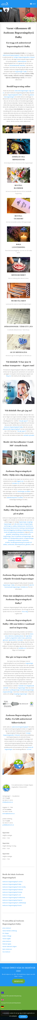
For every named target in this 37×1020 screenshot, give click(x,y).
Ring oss (8, 376)
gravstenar (28, 638)
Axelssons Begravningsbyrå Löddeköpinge (14, 903)
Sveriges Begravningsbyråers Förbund (24, 57)
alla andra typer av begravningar (23, 524)
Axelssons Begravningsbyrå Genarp (12, 892)
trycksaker (20, 640)
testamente (25, 540)
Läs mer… (29, 749)
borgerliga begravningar (20, 694)
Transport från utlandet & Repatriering (11, 996)
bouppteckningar (28, 538)
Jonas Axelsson (6, 928)
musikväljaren (20, 532)
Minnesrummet (18, 275)
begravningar (22, 522)
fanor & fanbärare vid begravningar (21, 536)
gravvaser (5, 640)
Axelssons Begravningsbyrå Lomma (12, 881)
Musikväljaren (18, 301)
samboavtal (11, 544)
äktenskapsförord (20, 544)
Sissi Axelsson (6, 952)
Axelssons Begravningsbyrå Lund (11, 895)
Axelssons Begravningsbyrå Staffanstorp (13, 897)
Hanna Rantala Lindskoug (9, 931)
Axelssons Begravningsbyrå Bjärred (12, 900)
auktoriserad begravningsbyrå (11, 55)
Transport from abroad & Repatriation (11, 1003)
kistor (31, 634)
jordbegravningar (15, 690)
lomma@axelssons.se (8, 813)
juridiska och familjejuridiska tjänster (13, 538)
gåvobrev (28, 544)
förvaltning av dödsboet (14, 540)
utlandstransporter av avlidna (15, 497)
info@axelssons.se (7, 802)
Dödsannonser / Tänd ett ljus (18, 326)
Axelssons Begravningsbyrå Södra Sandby (14, 887)
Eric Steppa (5, 933)
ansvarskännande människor (17, 65)
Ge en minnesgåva (18, 352)
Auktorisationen (22, 61)
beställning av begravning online (24, 530)
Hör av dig (25, 611)
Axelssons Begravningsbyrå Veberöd (12, 889)
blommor (11, 636)
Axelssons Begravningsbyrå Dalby (13, 427)
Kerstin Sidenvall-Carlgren (9, 946)
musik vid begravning (10, 532)
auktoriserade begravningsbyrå (11, 429)
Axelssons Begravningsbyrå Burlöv (12, 905)
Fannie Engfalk (6, 938)
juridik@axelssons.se (8, 825)
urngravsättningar (8, 692)
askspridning (15, 534)
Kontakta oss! (18, 981)
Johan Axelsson (6, 941)
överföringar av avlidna (23, 491)
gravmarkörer (13, 640)
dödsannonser (21, 526)
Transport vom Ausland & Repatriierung (11, 1010)
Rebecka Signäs (6, 944)
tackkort (7, 638)
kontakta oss (15, 483)
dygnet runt (20, 481)
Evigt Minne (28, 636)
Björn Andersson (7, 949)
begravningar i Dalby (21, 71)
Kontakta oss (24, 587)
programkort (14, 638)
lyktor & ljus (21, 638)
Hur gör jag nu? (23, 421)
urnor (6, 636)
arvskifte (7, 542)
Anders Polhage (6, 936)
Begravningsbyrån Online (15, 95)
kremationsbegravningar (27, 690)
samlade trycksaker (28, 435)
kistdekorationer (18, 636)
